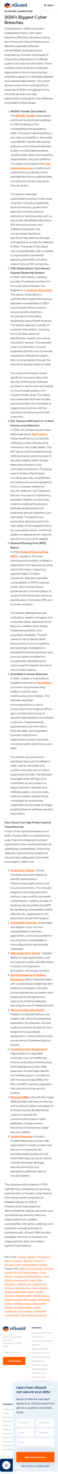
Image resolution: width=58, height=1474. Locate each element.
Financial (17, 1260)
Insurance (7, 1433)
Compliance (43, 1256)
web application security (34, 1315)
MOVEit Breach (41, 1295)
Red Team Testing (40, 1365)
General (27, 1260)
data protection (39, 1287)
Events (7, 1260)
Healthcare (8, 1409)
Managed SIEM (24, 1295)
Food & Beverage (11, 1449)
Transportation (10, 1441)
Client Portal (14, 1360)
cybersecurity (24, 1283)
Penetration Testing (40, 1353)
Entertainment (10, 1445)
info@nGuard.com (11, 1352)
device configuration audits (19, 1291)
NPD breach (30, 1299)
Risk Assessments (40, 1369)
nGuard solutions (13, 1299)
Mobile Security (39, 1373)
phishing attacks (22, 1303)
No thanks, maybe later (35, 1465)
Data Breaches (22, 1287)
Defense (7, 1425)
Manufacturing (10, 1421)
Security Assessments (42, 1332)
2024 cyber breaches (31, 1268)
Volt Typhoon (25, 1311)
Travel (18, 1264)
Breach (32, 1256)
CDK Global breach (28, 1272)
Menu (50, 5)
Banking (6, 1429)
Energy (6, 1413)
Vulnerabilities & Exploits (35, 1264)
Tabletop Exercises (40, 1349)
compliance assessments (27, 1276)
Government (9, 1437)
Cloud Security (38, 1377)
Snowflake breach (23, 1307)
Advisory (22, 1256)
